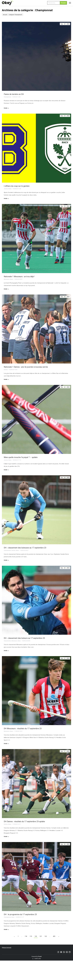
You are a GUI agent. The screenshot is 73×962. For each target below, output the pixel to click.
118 (26, 936)
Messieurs (6, 279)
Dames (6, 369)
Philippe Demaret (6, 947)
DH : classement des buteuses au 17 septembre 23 (25, 548)
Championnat (7, 97)
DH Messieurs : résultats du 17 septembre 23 (23, 728)
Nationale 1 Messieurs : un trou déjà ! (19, 276)
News (9, 188)
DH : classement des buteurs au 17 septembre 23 (24, 638)
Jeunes (6, 188)
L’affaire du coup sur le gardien (16, 186)
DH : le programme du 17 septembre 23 (20, 914)
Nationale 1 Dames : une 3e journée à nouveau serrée (26, 367)
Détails (6, 108)
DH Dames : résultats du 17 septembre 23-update (24, 821)
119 (31, 936)
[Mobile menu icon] (70, 3)
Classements (7, 550)
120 (36, 936)
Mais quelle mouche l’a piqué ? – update (21, 457)
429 (54, 936)
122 (45, 936)
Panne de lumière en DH (14, 94)
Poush (40, 956)
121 (41, 936)
